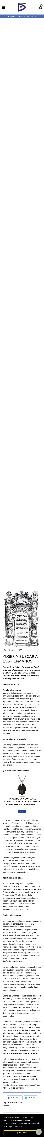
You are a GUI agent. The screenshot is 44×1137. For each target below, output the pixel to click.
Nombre (6, 1106)
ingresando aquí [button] (15, 1126)
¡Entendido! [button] (22, 1133)
